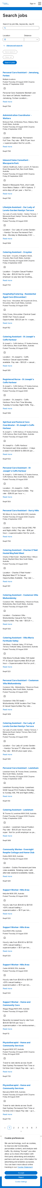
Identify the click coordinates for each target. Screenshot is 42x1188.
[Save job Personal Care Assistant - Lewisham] (4, 783)
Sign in (33, 3)
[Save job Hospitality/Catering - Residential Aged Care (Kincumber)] (4, 310)
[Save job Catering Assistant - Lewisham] (4, 822)
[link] (9, 1127)
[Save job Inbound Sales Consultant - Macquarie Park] (4, 180)
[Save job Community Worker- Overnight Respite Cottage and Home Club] (4, 863)
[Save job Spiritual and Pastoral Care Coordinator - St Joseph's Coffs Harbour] (4, 441)
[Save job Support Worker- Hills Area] (4, 900)
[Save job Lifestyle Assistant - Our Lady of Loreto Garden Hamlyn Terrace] (4, 225)
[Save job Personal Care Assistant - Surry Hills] (4, 523)
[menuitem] (5, 3)
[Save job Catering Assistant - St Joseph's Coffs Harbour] (4, 352)
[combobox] (14, 39)
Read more (7, 102)
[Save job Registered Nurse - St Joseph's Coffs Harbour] (4, 395)
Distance (27, 35)
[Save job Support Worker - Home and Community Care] (4, 1015)
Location (6, 35)
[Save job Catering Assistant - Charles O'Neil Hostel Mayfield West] (4, 568)
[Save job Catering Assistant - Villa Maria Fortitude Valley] (4, 653)
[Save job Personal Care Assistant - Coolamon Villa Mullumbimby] (4, 696)
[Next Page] (21, 1131)
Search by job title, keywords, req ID (18, 24)
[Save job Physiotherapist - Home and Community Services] (4, 1058)
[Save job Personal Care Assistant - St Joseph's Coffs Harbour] (4, 483)
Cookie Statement (25, 1167)
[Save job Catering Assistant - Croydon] (4, 267)
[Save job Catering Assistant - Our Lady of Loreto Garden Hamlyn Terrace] (4, 741)
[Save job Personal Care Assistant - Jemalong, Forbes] (4, 88)
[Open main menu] (39, 3)
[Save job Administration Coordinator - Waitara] (4, 133)
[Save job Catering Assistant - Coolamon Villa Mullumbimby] (4, 611)
